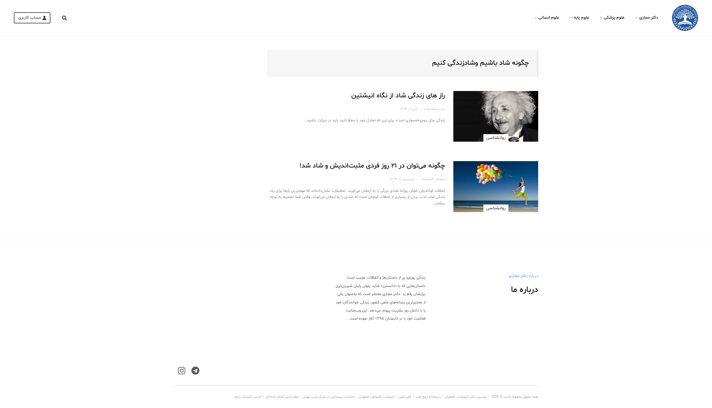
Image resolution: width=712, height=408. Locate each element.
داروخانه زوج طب (428, 396)
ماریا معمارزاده (434, 109)
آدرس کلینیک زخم (247, 396)
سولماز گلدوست (433, 179)
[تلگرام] (195, 371)
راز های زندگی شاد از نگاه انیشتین (398, 95)
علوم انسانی (548, 18)
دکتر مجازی (648, 18)
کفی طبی (405, 396)
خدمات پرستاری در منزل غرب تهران (329, 396)
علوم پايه (581, 18)
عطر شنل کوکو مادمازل (281, 396)
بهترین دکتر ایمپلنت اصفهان (466, 396)
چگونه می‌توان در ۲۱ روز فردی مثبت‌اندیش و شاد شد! (372, 166)
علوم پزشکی (614, 18)
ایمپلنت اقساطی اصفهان (376, 396)
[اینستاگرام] (181, 371)
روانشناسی (496, 138)
